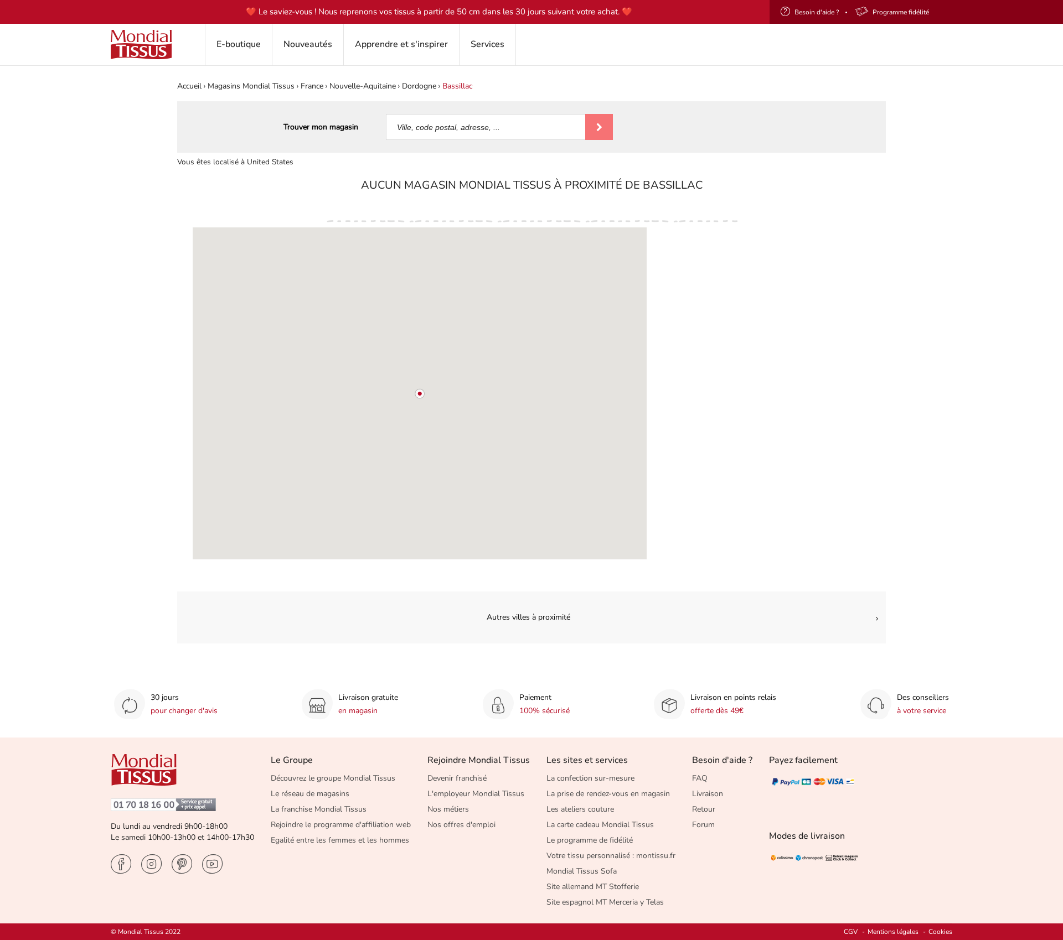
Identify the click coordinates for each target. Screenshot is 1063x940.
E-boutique (238, 44)
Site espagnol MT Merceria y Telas (605, 902)
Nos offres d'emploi (461, 824)
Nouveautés (307, 44)
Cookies (940, 931)
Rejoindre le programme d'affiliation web (341, 824)
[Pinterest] (182, 864)
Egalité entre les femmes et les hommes (340, 840)
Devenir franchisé (457, 778)
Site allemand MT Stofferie (592, 886)
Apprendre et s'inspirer (401, 44)
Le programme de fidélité (589, 840)
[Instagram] (151, 864)
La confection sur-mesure (590, 778)
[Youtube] (212, 864)
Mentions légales (893, 931)
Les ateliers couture (580, 809)
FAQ (700, 778)
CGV (851, 931)
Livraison (707, 793)
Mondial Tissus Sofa (581, 871)
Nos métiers (448, 809)
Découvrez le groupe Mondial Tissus (333, 778)
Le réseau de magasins (310, 793)
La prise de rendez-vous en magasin (608, 793)
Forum (703, 824)
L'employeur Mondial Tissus (475, 793)
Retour (703, 809)
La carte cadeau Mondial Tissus (600, 824)
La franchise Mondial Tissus (319, 809)
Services (487, 44)
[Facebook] (121, 864)
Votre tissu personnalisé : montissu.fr (610, 855)
